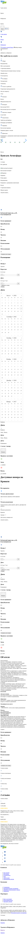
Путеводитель (6, 875)
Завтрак (3, 515)
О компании (6, 887)
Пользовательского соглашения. (19, 912)
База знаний (6, 872)
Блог (4, 876)
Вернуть (3, 930)
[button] (2, 140)
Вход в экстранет (7, 899)
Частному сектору (7, 901)
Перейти (3, 922)
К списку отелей (6, 47)
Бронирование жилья (8, 879)
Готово (2, 286)
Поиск (11, 47)
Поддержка (6, 874)
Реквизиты (6, 891)
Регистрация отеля (8, 900)
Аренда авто (6, 878)
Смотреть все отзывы (6, 254)
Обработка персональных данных (11, 889)
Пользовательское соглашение (10, 888)
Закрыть (3, 932)
